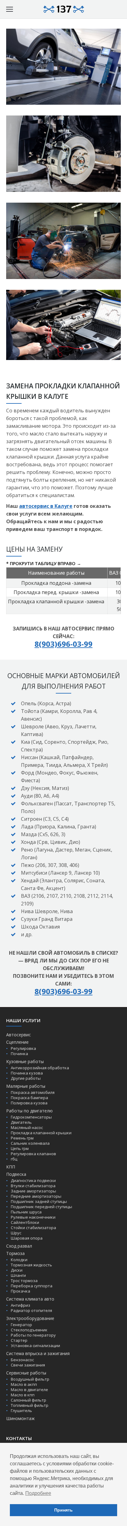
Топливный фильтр (29, 1405)
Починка (19, 1053)
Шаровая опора (27, 1238)
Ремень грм (22, 1138)
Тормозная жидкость (31, 1265)
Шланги (18, 1275)
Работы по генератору (33, 1335)
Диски (17, 1270)
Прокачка (20, 1291)
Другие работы (26, 1078)
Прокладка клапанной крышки (41, 1132)
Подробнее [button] (38, 1493)
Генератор (21, 1324)
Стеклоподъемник (29, 1330)
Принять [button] (63, 1510)
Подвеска (16, 1174)
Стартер (19, 1340)
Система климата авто (30, 1299)
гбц (14, 1159)
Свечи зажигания (28, 1365)
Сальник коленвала (30, 1143)
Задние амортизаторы (33, 1191)
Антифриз (20, 1305)
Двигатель (21, 1122)
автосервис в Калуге (45, 506)
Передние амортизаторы (36, 1196)
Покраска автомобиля (33, 1092)
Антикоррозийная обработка (40, 1068)
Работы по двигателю (29, 1111)
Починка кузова (27, 1073)
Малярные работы (25, 1086)
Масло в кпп (23, 1395)
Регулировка (23, 1048)
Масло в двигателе (29, 1389)
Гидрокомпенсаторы (31, 1117)
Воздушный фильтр (30, 1379)
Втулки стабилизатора (33, 1185)
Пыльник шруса (26, 1212)
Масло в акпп (24, 1384)
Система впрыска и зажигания (38, 1353)
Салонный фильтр (28, 1400)
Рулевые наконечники (33, 1217)
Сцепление (17, 1042)
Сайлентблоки (25, 1222)
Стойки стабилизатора (33, 1227)
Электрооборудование (30, 1318)
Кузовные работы (25, 1061)
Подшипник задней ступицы (39, 1201)
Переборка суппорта (31, 1286)
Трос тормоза (24, 1280)
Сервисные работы (26, 1373)
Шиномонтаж (20, 1418)
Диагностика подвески (33, 1180)
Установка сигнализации (35, 1345)
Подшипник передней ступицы (41, 1206)
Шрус (16, 1233)
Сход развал (19, 1246)
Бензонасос (22, 1359)
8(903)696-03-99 (63, 644)
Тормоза (15, 1253)
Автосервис (18, 1035)
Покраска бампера (29, 1097)
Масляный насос (27, 1127)
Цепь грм (20, 1148)
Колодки (19, 1259)
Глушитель (21, 1410)
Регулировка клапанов (33, 1153)
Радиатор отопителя (31, 1310)
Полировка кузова (29, 1103)
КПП (10, 1167)
